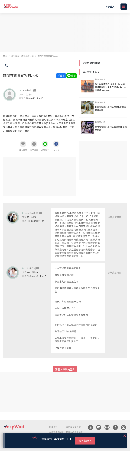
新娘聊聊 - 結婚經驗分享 (22, 55)
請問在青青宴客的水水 (48, 56)
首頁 (5, 55)
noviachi (27, 90)
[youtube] (89, 427)
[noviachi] (9, 94)
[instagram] (105, 427)
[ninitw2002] (12, 217)
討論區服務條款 (56, 432)
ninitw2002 (32, 212)
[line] (97, 427)
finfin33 (30, 268)
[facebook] (114, 427)
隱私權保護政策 (73, 427)
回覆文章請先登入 (65, 369)
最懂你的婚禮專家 (74, 432)
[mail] (122, 427)
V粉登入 (110, 6)
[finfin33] (12, 272)
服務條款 (53, 427)
